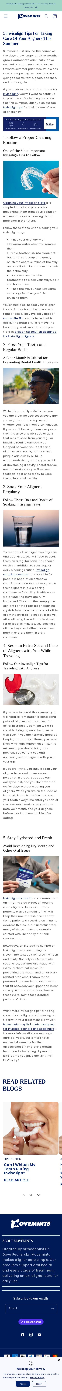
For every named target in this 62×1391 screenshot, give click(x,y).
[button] (6, 16)
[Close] (59, 1359)
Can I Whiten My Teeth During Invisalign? (19, 1169)
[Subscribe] (52, 1308)
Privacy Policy (37, 1377)
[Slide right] (38, 1194)
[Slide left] (23, 1194)
